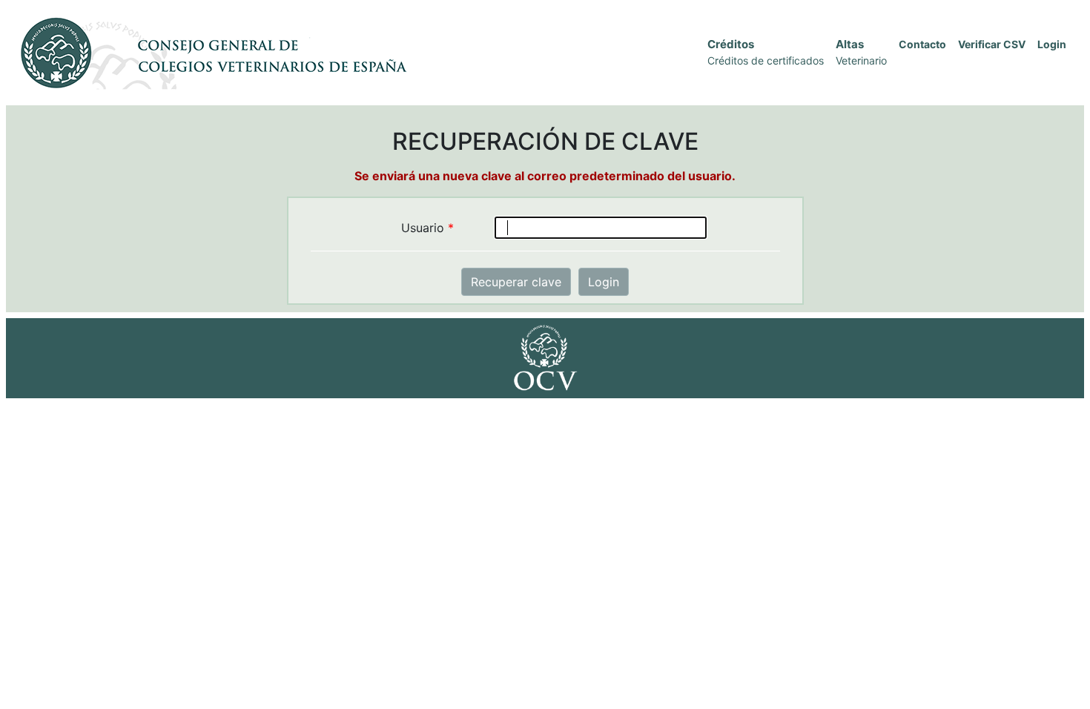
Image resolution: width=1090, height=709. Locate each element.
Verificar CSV (991, 44)
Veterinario (861, 60)
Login (1051, 44)
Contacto (922, 44)
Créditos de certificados (765, 60)
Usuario (427, 227)
